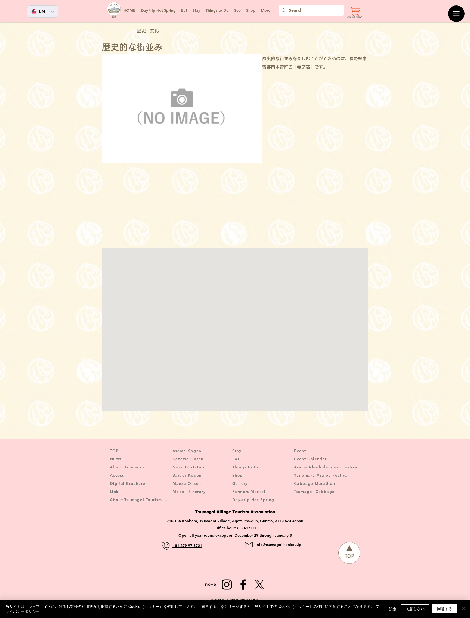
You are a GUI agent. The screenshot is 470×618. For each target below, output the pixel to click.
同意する (444, 608)
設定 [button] (393, 608)
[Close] (463, 609)
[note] (210, 584)
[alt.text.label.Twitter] (259, 584)
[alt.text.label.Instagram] (227, 584)
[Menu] (456, 13)
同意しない (415, 608)
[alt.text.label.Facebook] (243, 584)
